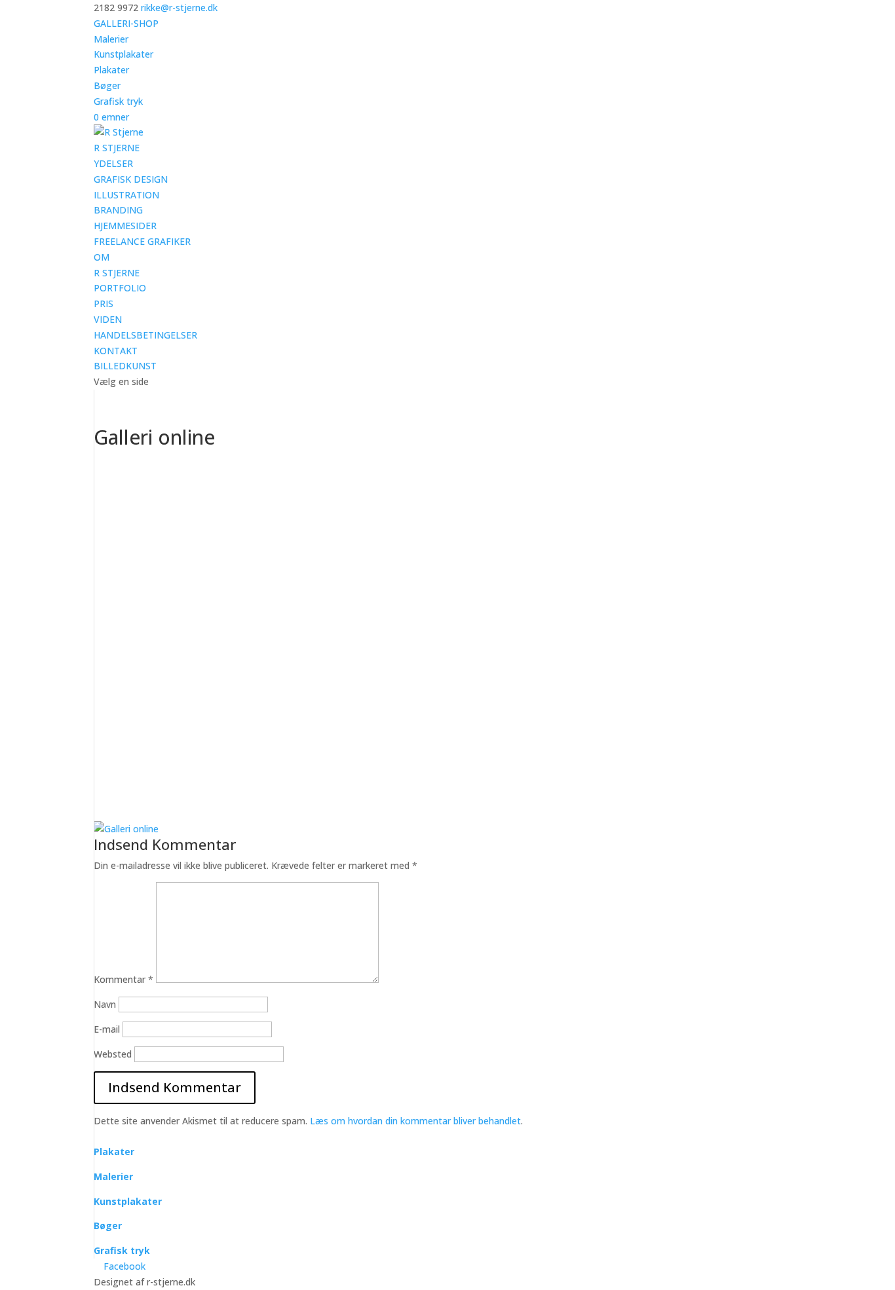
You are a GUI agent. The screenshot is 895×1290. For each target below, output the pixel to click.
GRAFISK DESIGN (131, 179)
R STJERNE (117, 147)
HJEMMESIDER (125, 225)
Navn (105, 1004)
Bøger (107, 85)
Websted (113, 1054)
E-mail (107, 1029)
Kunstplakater (123, 54)
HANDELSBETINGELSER (145, 335)
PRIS (103, 303)
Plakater (111, 70)
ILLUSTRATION (126, 195)
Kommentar (123, 979)
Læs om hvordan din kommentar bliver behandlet (415, 1121)
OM (101, 257)
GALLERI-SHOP (126, 23)
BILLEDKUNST (125, 365)
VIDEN (108, 319)
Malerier (111, 39)
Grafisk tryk (118, 101)
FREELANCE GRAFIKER (142, 241)
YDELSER (113, 163)
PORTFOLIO (120, 288)
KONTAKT (116, 350)
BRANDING (118, 210)
